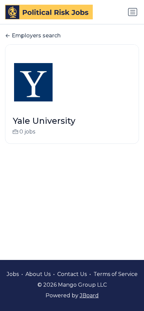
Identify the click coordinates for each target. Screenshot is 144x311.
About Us (38, 274)
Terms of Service (115, 274)
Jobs (13, 274)
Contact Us (72, 274)
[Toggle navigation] (132, 12)
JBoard (89, 295)
